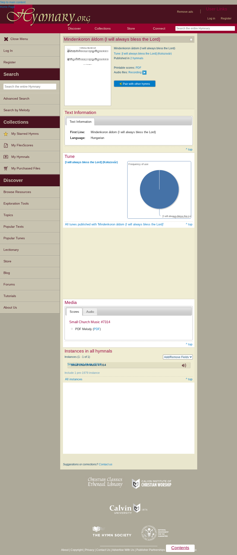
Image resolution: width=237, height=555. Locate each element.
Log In (8, 50)
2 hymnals (136, 58)
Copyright (77, 550)
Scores (74, 311)
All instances (73, 379)
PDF (138, 67)
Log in (211, 18)
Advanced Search (16, 98)
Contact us (105, 464)
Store (131, 28)
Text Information (80, 121)
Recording (135, 72)
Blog (6, 273)
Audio (90, 311)
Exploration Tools (16, 203)
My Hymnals (20, 157)
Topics (8, 215)
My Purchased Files (25, 168)
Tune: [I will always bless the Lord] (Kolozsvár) (143, 53)
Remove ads (185, 11)
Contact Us (103, 550)
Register (226, 18)
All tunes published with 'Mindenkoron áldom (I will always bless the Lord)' (114, 224)
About (65, 550)
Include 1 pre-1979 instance (82, 372)
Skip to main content (12, 2)
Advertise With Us (123, 550)
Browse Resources (17, 192)
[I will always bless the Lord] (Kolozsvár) (91, 162)
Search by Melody (16, 110)
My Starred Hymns (25, 133)
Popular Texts (13, 226)
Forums (9, 284)
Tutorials (9, 296)
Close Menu (19, 39)
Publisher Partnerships (150, 550)
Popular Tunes (14, 238)
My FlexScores (22, 145)
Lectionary (11, 249)
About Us (10, 307)
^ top (189, 149)
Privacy (89, 550)
